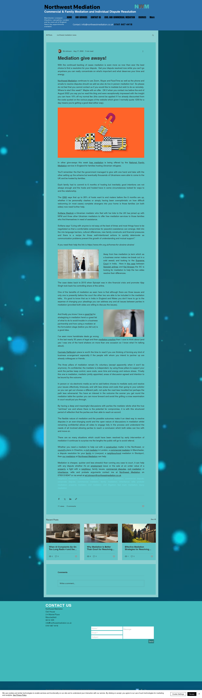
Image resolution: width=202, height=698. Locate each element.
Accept (191, 694)
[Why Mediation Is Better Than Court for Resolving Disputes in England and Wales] (101, 533)
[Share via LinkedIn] (70, 499)
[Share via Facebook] (59, 499)
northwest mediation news (66, 35)
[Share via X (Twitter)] (64, 499)
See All (153, 519)
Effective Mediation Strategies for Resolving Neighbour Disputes (137, 548)
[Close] (199, 694)
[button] (153, 35)
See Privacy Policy (20, 695)
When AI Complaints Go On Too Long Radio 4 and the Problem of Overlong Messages (62, 548)
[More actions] (142, 51)
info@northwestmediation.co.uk (97, 24)
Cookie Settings (178, 694)
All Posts (49, 35)
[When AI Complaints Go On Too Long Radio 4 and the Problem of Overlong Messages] (63, 533)
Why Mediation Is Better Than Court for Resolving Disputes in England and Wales (99, 548)
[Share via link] (76, 499)
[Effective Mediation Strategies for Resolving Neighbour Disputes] (139, 533)
